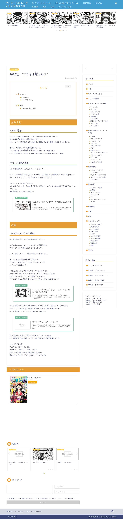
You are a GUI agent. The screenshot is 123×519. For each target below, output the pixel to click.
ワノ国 (92, 201)
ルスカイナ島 (94, 179)
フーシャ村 (94, 107)
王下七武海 (94, 231)
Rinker (36, 378)
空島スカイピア (95, 150)
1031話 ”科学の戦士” (95, 285)
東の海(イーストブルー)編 (41, 3)
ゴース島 (93, 109)
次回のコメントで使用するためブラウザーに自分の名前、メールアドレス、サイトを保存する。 (42, 498)
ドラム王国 (94, 143)
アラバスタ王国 (95, 145)
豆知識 (90, 250)
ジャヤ (92, 148)
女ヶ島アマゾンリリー (97, 170)
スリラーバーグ (95, 159)
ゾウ (91, 197)
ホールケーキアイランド (98, 199)
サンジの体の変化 (27, 100)
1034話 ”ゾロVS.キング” (96, 270)
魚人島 (92, 190)
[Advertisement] (43, 49)
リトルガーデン (95, 141)
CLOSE (68, 86)
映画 (44, 7)
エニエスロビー (95, 157)
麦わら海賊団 (94, 229)
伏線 (52, 7)
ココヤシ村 (94, 123)
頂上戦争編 (87, 3)
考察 (21, 105)
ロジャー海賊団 (95, 238)
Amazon (32, 382)
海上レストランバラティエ (99, 121)
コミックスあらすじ (95, 94)
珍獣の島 (93, 116)
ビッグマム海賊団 (96, 224)
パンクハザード (95, 192)
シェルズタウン (95, 111)
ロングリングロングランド (99, 152)
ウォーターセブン (96, 155)
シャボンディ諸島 (96, 162)
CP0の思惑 (25, 97)
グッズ (90, 84)
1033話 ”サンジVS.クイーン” (98, 275)
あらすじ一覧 (11, 516)
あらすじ (23, 94)
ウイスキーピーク (96, 138)
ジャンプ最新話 (14, 69)
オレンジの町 (94, 114)
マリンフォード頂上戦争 (98, 175)
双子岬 (92, 136)
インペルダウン (95, 172)
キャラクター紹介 (65, 7)
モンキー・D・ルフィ (95, 265)
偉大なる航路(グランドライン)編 (67, 3)
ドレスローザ (94, 194)
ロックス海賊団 (95, 236)
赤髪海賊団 (94, 241)
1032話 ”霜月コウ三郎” (96, 280)
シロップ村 (94, 118)
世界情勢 (35, 7)
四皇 (91, 245)
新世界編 (99, 3)
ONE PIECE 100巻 (34, 377)
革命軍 (92, 234)
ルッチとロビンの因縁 (28, 108)
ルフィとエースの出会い (98, 177)
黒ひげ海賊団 (94, 227)
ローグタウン (94, 125)
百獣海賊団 (94, 243)
